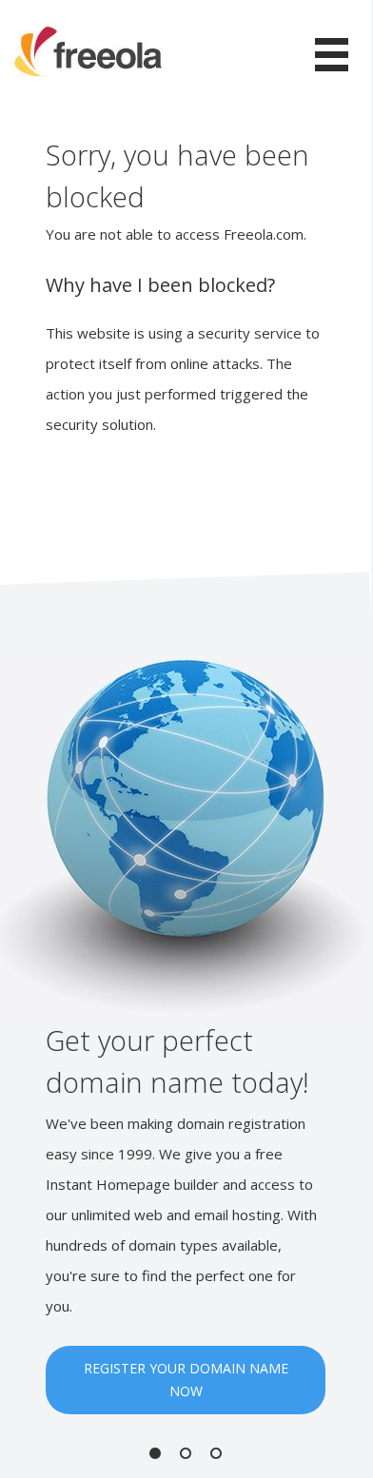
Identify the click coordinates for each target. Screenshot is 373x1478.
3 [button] (216, 1453)
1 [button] (155, 1453)
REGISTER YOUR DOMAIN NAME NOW (186, 1379)
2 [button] (185, 1453)
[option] (185, 1036)
